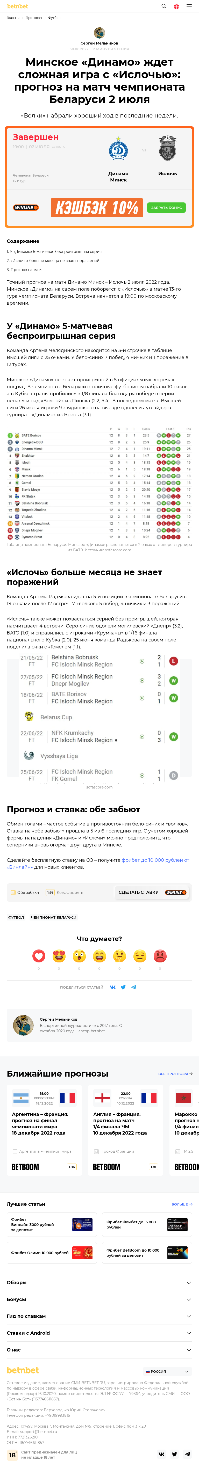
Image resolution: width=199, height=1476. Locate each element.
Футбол (54, 18)
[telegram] (187, 1454)
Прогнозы (34, 18)
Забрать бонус (166, 208)
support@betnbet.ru (38, 1431)
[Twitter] (123, 987)
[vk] (161, 1454)
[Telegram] (133, 987)
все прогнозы (173, 1074)
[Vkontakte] (113, 987)
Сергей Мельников (99, 43)
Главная (13, 18)
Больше (180, 1204)
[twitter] (174, 1454)
